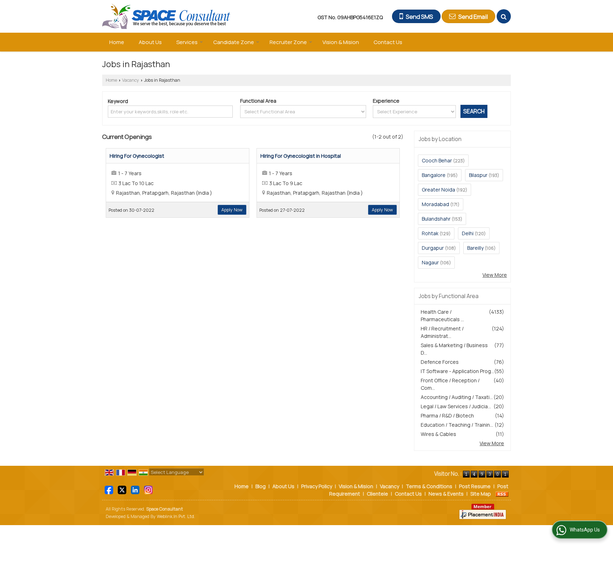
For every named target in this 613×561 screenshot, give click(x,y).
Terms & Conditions (429, 486)
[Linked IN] (135, 489)
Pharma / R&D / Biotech (447, 415)
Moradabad (435, 204)
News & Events (446, 493)
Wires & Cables (438, 434)
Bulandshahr (436, 218)
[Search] (504, 16)
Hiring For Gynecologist (137, 155)
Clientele (377, 493)
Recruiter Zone (288, 42)
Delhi (468, 233)
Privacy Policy (316, 486)
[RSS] (502, 493)
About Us (150, 42)
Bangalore (434, 175)
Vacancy (130, 80)
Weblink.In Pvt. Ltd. (176, 516)
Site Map (480, 493)
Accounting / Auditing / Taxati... (457, 397)
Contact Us (388, 42)
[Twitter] (122, 489)
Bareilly (475, 247)
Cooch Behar (437, 160)
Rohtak (430, 233)
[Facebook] (109, 489)
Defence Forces (440, 361)
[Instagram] (148, 489)
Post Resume (475, 486)
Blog (260, 486)
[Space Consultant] (166, 16)
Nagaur (430, 262)
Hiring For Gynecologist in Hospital (300, 155)
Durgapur (433, 247)
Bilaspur (478, 175)
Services (187, 42)
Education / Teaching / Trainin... (457, 424)
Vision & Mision (340, 42)
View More (494, 274)
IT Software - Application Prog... (457, 371)
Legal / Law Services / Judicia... (456, 406)
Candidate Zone (233, 42)
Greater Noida (438, 189)
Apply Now (232, 210)
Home (116, 42)
